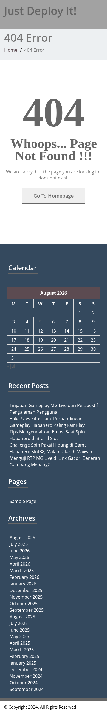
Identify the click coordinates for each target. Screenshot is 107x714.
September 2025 (27, 610)
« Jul (11, 366)
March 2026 (22, 571)
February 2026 (24, 577)
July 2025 (19, 623)
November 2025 (26, 597)
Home (11, 50)
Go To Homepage (53, 195)
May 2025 (19, 636)
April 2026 (20, 564)
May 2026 (19, 557)
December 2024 (26, 669)
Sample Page (23, 501)
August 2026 (22, 538)
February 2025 (24, 656)
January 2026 (23, 584)
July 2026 (19, 544)
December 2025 (26, 590)
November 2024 (26, 676)
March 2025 (22, 650)
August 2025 (22, 617)
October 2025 (24, 603)
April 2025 (20, 643)
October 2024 (24, 683)
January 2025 (23, 663)
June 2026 (20, 551)
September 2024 (27, 689)
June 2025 (20, 630)
